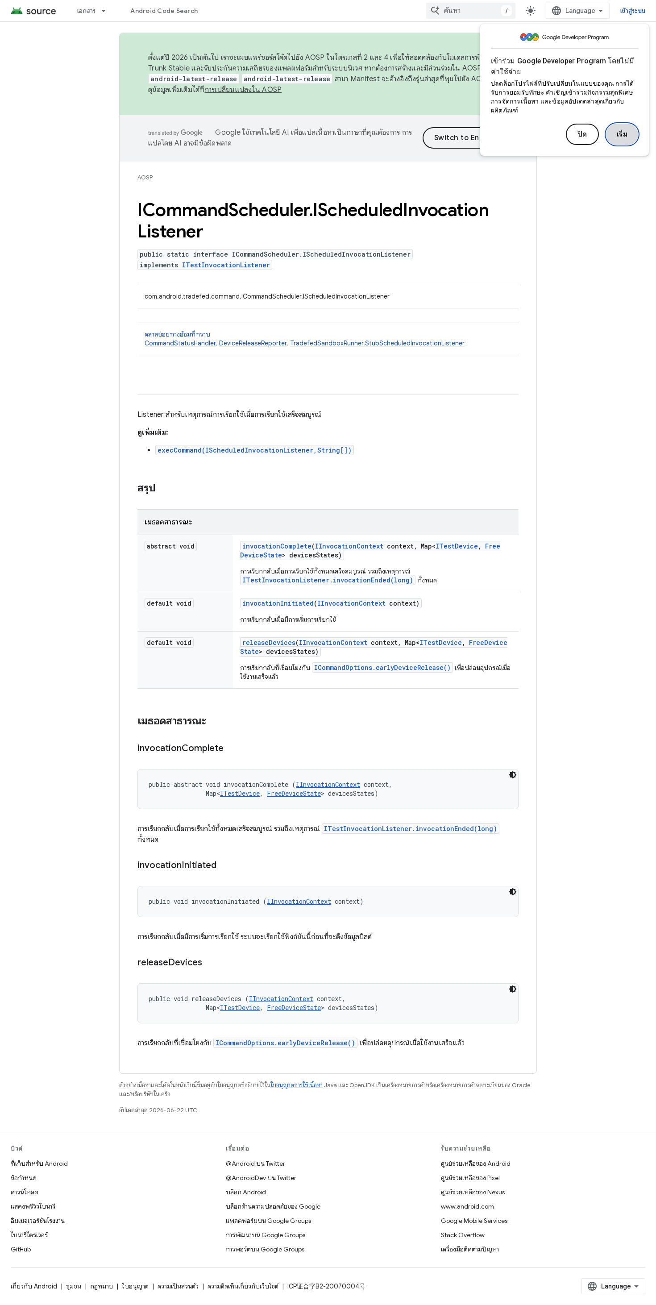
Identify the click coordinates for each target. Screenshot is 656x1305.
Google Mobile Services (474, 1221)
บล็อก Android (246, 1192)
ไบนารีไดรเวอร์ (29, 1235)
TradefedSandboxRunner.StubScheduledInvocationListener (377, 343)
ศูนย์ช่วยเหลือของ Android (476, 1164)
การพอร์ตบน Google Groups (265, 1249)
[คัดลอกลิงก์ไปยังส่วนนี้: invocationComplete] (232, 749)
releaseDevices (268, 642)
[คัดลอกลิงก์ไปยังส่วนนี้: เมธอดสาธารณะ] (215, 721)
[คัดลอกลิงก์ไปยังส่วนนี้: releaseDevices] (211, 963)
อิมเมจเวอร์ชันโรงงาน (38, 1221)
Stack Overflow (463, 1235)
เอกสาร (86, 11)
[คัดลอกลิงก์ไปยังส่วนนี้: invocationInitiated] (225, 865)
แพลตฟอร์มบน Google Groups (268, 1221)
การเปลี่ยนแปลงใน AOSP (243, 89)
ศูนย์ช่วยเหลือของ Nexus (473, 1192)
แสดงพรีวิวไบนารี (33, 1206)
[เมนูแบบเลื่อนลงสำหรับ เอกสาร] (107, 10)
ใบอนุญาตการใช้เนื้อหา (296, 1085)
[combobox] (470, 11)
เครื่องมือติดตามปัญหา (470, 1249)
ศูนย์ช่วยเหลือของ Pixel (470, 1178)
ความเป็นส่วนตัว (178, 1286)
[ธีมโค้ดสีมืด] (512, 774)
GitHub (21, 1249)
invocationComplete (276, 546)
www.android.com (467, 1206)
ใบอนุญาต (135, 1286)
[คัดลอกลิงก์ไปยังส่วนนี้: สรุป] (165, 488)
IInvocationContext (349, 546)
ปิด (582, 134)
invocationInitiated (278, 603)
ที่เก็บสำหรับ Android (39, 1164)
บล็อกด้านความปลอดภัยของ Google (273, 1206)
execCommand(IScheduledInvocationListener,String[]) (255, 450)
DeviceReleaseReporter (252, 343)
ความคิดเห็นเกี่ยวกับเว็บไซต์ (243, 1286)
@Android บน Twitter (255, 1164)
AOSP (145, 177)
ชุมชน (73, 1286)
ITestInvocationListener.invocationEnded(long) (327, 580)
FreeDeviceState (294, 793)
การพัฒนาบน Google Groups (265, 1235)
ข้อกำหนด (24, 1178)
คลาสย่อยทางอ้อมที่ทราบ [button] (305, 338)
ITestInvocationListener (226, 265)
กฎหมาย (101, 1286)
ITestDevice (457, 546)
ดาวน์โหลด (24, 1192)
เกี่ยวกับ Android (34, 1286)
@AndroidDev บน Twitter (261, 1178)
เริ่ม (622, 134)
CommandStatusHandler (180, 343)
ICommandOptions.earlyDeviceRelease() (382, 667)
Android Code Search (164, 11)
